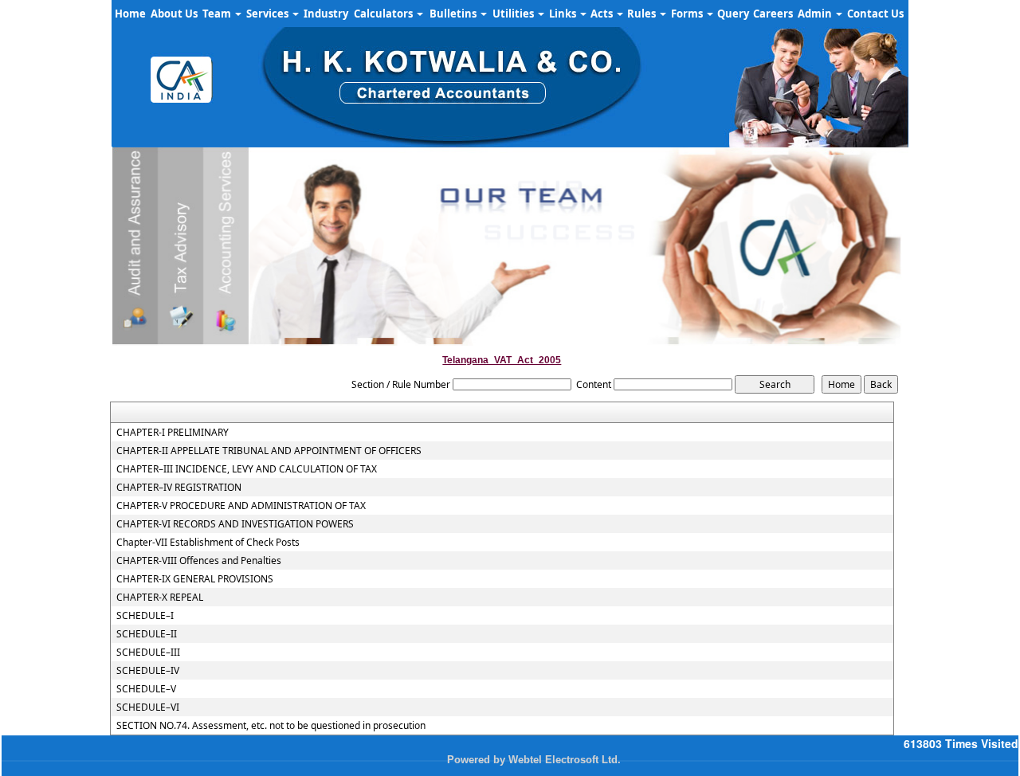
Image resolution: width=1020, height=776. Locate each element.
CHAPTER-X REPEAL (159, 597)
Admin (816, 13)
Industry (326, 13)
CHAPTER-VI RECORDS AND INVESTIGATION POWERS (235, 524)
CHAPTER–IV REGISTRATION (178, 487)
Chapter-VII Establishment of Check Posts (208, 542)
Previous (145, 311)
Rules (642, 13)
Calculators (384, 13)
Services (268, 13)
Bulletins (454, 13)
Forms (688, 13)
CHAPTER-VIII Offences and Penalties (198, 561)
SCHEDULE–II (146, 634)
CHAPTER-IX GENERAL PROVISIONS (194, 579)
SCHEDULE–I (145, 615)
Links (564, 13)
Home (130, 13)
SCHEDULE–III (148, 652)
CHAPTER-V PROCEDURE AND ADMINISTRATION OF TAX (241, 506)
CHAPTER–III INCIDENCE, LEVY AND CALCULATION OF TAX (246, 469)
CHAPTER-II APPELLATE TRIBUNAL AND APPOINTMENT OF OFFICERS (269, 451)
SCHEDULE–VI (147, 707)
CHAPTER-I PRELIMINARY (172, 432)
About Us (174, 13)
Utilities (514, 13)
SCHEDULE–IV (147, 670)
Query (733, 13)
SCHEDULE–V (146, 689)
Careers (773, 13)
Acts (602, 13)
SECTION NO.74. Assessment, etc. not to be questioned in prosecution (271, 725)
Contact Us (875, 13)
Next (875, 311)
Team (217, 13)
